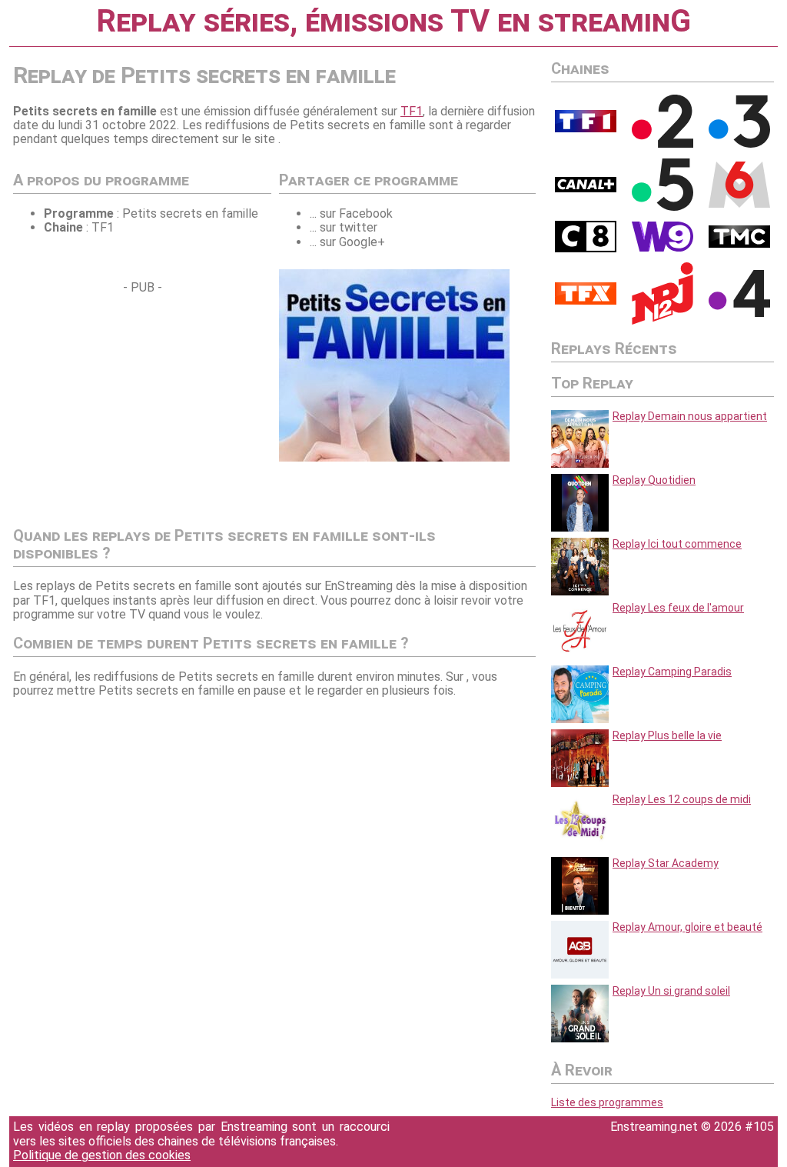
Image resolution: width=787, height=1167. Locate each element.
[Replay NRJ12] (662, 321)
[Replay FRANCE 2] (662, 144)
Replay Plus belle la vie (667, 735)
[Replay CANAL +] (585, 188)
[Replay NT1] (585, 301)
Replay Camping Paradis (672, 671)
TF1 (411, 111)
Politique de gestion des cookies (102, 1155)
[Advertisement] (142, 403)
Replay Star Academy (666, 863)
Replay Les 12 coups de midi (682, 799)
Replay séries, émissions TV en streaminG (393, 21)
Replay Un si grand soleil (671, 991)
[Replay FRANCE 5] (662, 207)
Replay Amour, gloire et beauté (687, 927)
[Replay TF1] (585, 128)
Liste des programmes (607, 1102)
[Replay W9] (662, 248)
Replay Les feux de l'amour (678, 608)
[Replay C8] (585, 248)
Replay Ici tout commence (677, 544)
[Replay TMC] (739, 244)
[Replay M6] (739, 204)
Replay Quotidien (654, 480)
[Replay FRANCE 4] (739, 313)
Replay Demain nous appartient (690, 416)
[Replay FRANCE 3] (739, 144)
